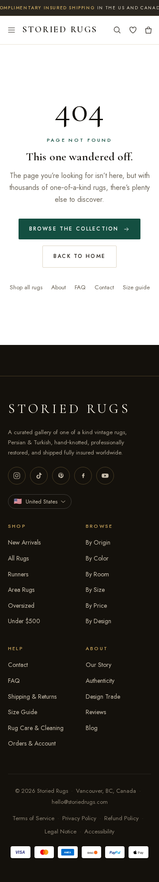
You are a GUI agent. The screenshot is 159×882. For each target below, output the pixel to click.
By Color (97, 558)
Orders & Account (32, 743)
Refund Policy (121, 818)
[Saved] (133, 30)
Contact (104, 287)
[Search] (117, 30)
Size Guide (22, 712)
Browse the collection (73, 229)
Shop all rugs (26, 287)
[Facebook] (83, 476)
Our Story (98, 664)
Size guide (136, 287)
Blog (92, 727)
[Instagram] (17, 476)
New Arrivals (24, 542)
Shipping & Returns (32, 696)
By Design (98, 621)
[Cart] (148, 30)
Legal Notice (60, 831)
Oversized (21, 605)
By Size (95, 589)
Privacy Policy (79, 818)
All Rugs (18, 558)
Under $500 (24, 621)
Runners (18, 574)
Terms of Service (33, 818)
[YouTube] (105, 476)
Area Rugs (21, 589)
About (58, 287)
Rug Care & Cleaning (36, 727)
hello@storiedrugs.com (80, 802)
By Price (96, 605)
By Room (97, 574)
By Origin (98, 542)
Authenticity (100, 680)
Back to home (79, 256)
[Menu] (11, 30)
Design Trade (103, 696)
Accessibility (99, 831)
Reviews (96, 712)
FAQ (80, 287)
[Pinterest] (61, 476)
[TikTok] (39, 476)
